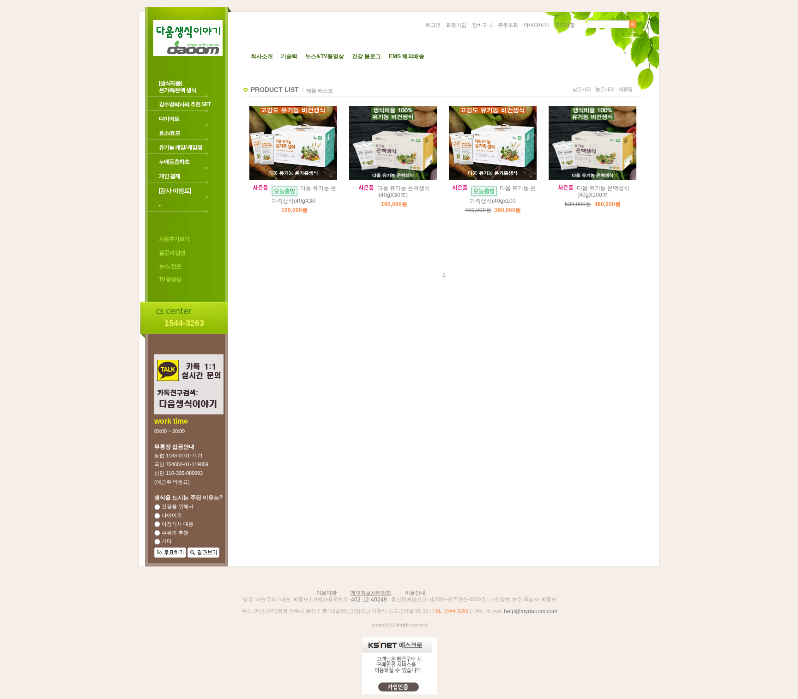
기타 (166, 541)
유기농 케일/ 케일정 (180, 147)
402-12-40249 (369, 599)
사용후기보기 (174, 239)
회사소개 (262, 56)
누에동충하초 (174, 161)
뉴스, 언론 (170, 266)
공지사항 (565, 25)
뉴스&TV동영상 (324, 56)
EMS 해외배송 (406, 56)
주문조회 (508, 25)
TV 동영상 (170, 280)
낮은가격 (581, 89)
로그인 (433, 25)
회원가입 (456, 25)
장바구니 (482, 25)
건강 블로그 (366, 56)
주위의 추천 (174, 532)
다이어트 (169, 118)
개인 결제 (169, 176)
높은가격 (604, 89)
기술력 (289, 56)
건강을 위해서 (176, 506)
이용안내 (415, 593)
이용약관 (326, 593)
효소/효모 (169, 133)
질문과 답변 (172, 252)
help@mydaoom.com (530, 611)
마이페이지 (536, 25)
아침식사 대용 (176, 524)
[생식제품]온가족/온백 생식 (177, 86)
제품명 (625, 89)
